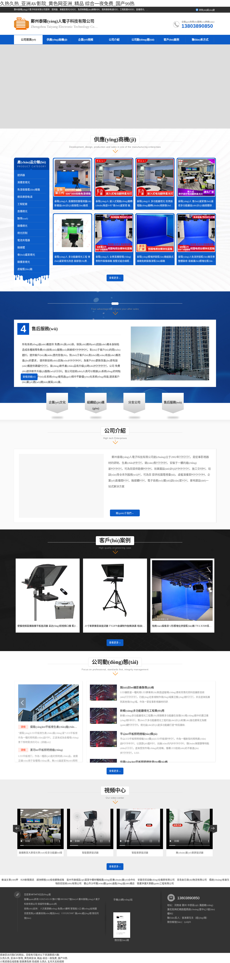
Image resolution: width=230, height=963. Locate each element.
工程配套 (22, 204)
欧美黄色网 (25, 961)
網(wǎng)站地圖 (89, 908)
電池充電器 (23, 240)
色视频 (35, 961)
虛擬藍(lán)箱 (24, 269)
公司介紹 (114, 39)
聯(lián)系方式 (200, 39)
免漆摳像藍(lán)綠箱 (28, 189)
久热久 (43, 961)
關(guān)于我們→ (125, 513)
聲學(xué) (22, 218)
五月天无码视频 (55, 961)
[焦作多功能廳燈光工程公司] (48, 720)
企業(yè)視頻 (85, 39)
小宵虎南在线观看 (9, 961)
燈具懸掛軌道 (24, 196)
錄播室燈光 (23, 262)
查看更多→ (115, 278)
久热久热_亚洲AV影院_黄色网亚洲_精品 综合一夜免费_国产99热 (67, 3)
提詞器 (21, 175)
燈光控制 (22, 233)
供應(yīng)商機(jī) (57, 39)
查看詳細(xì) (29, 377)
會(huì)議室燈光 (26, 254)
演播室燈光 (23, 182)
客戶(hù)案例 (171, 39)
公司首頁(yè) (28, 39)
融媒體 (21, 247)
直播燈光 (22, 211)
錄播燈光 (22, 225)
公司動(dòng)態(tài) (143, 39)
